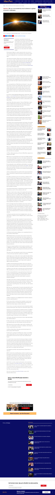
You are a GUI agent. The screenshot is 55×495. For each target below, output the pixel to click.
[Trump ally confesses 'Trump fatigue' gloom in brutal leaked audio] (40, 167)
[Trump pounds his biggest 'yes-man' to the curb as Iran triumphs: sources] (40, 178)
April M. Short (9, 33)
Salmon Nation (30, 65)
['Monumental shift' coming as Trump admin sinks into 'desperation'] (30, 459)
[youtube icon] (8, 423)
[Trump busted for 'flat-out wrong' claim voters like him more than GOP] (49, 139)
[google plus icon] (5, 423)
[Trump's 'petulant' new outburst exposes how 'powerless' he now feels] (40, 22)
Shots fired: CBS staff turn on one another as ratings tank (47, 172)
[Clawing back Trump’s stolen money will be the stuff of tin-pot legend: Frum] (30, 453)
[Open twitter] (48, 1)
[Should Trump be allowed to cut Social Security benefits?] (12, 407)
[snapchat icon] (9, 423)
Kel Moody (8, 97)
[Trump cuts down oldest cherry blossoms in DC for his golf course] (40, 162)
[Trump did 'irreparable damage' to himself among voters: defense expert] (49, 134)
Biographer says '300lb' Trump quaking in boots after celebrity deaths (47, 193)
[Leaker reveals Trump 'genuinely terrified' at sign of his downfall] (40, 199)
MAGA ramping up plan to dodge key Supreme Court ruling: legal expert (41, 148)
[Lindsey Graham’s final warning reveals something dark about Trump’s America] (40, 188)
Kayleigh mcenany (41, 216)
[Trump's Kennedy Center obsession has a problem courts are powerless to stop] (40, 16)
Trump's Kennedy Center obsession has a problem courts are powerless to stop (46, 16)
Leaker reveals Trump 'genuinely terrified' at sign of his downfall (47, 198)
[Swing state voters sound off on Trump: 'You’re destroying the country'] (49, 153)
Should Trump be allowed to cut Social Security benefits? (26, 406)
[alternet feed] (49, 1)
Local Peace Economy (18, 363)
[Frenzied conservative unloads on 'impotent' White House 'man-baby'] (40, 204)
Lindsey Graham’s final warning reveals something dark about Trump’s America (47, 188)
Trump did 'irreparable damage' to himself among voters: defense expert (41, 134)
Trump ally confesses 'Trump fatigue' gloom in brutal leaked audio (47, 167)
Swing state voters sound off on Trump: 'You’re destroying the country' (42, 153)
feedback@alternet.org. (26, 402)
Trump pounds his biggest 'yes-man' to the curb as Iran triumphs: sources (47, 177)
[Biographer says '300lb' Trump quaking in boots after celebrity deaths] (40, 194)
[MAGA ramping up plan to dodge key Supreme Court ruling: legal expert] (49, 148)
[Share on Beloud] (13, 36)
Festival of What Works (27, 62)
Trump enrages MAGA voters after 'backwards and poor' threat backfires (42, 129)
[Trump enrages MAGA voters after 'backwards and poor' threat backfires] (49, 129)
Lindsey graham (43, 218)
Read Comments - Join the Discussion (19, 413)
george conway (40, 215)
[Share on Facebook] (6, 36)
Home (4, 5)
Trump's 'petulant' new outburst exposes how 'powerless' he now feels (46, 21)
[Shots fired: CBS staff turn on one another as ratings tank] (40, 172)
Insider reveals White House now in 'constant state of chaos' (47, 209)
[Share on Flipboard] (4, 36)
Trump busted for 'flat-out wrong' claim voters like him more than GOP (41, 139)
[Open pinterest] (7, 423)
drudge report (42, 217)
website (27, 165)
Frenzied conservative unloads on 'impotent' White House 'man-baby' (47, 204)
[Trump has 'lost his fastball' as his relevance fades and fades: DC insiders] (40, 11)
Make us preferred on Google (20, 35)
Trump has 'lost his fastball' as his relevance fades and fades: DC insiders (47, 10)
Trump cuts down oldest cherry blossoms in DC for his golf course (47, 162)
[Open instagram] (6, 423)
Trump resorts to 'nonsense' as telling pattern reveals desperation (42, 143)
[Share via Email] (9, 36)
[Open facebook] (48, 1)
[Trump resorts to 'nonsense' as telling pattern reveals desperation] (49, 143)
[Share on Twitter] (7, 36)
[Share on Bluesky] (11, 36)
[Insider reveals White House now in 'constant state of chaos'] (40, 209)
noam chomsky (44, 215)
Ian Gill (14, 95)
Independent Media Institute (15, 33)
